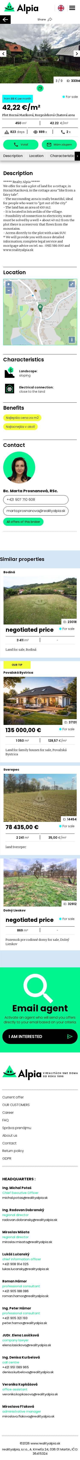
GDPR (6, 1158)
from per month (17, 98)
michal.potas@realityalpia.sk (25, 1197)
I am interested (25, 1036)
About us (9, 1135)
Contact (9, 1143)
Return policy (13, 1151)
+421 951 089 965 (15, 1367)
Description (13, 155)
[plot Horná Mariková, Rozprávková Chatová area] (34, 7)
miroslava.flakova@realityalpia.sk (28, 1416)
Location (36, 155)
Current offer (13, 1097)
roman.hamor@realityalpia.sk (25, 1296)
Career (8, 1113)
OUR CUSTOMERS (16, 1105)
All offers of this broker (23, 522)
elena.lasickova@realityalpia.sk (26, 1345)
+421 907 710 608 (21, 499)
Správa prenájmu (16, 1128)
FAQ (5, 1120)
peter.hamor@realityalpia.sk (24, 1323)
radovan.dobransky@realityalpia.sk (29, 1220)
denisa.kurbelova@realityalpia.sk (28, 1372)
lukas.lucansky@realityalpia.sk (25, 1269)
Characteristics (63, 155)
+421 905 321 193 (15, 1318)
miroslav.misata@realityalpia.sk (27, 1242)
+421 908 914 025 (15, 1264)
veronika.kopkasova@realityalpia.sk (30, 1394)
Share (42, 19)
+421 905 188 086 (15, 1291)
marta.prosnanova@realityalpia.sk (36, 510)
